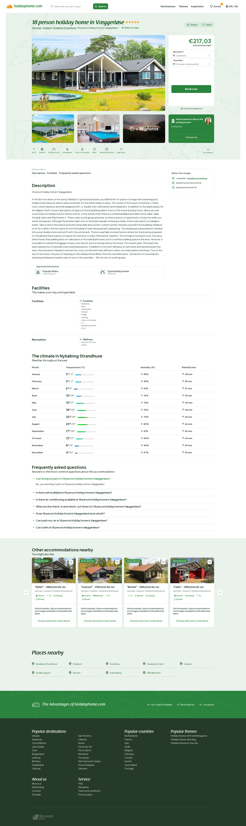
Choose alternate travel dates (54, 620)
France (128, 739)
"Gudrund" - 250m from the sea (98, 587)
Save (209, 24)
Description (38, 172)
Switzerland (130, 764)
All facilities (208, 152)
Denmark (36, 27)
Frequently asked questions (75, 172)
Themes (183, 6)
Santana (82, 768)
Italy (126, 742)
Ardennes (37, 739)
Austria (128, 761)
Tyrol (34, 750)
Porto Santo (84, 750)
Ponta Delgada (86, 764)
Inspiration (197, 6)
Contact (36, 790)
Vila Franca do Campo (89, 761)
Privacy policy (85, 794)
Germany (129, 753)
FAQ (80, 783)
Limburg (36, 757)
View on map (131, 28)
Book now (191, 89)
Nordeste (83, 753)
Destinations (168, 6)
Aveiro (81, 742)
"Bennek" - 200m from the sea (143, 587)
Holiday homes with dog (183, 739)
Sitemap (36, 794)
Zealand (47, 27)
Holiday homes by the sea (184, 742)
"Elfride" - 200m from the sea (50, 587)
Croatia (128, 757)
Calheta (82, 739)
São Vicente (84, 735)
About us (36, 783)
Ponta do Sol (85, 746)
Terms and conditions (89, 790)
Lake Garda (38, 746)
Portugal (129, 768)
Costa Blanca (39, 742)
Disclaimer (83, 787)
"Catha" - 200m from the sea (188, 587)
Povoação (83, 757)
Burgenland (38, 753)
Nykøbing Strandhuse (64, 27)
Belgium (128, 750)
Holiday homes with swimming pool (189, 735)
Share (194, 24)
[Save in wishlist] (71, 562)
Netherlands (131, 735)
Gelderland (38, 764)
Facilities (52, 172)
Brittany (36, 761)
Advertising (38, 787)
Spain (127, 746)
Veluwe (36, 735)
